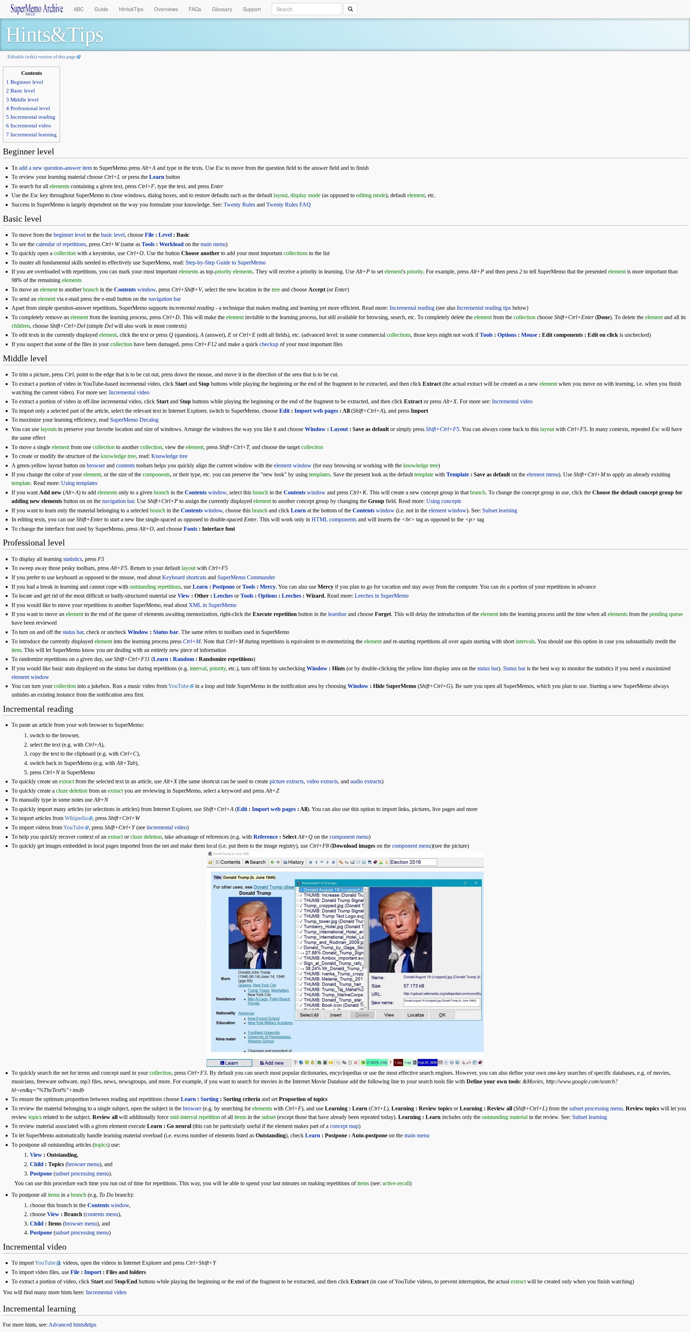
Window (315, 429)
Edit (284, 411)
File (149, 235)
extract (66, 781)
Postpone (223, 587)
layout (280, 195)
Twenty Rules (239, 204)
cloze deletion (71, 791)
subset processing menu (596, 1108)
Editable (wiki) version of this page (42, 56)
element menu (542, 474)
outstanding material (505, 1117)
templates (319, 474)
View (184, 596)
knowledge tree (118, 456)
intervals (525, 641)
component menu (349, 837)
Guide (101, 9)
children (21, 326)
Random (183, 659)
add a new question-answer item (55, 168)
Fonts (190, 529)
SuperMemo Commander (246, 577)
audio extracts (366, 781)
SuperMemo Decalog (134, 420)
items (240, 1117)
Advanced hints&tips (72, 1325)
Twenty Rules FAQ (288, 204)
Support (252, 9)
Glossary (222, 9)
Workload (171, 244)
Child (36, 1164)
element (416, 195)
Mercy (268, 587)
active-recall (396, 1183)
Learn (156, 177)
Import (92, 1272)
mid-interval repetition (195, 1117)
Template (457, 474)
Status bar (165, 632)
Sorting (209, 1099)
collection (65, 253)
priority (223, 271)
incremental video (167, 827)
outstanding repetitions (155, 587)
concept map (344, 1126)
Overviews (166, 9)
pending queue (666, 614)
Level (165, 235)
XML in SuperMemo (212, 605)
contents (125, 465)
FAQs (195, 9)
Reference (265, 837)
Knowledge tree (169, 456)
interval (198, 668)
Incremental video (129, 392)
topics (35, 1117)
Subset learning (499, 510)
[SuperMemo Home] (36, 9)
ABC (79, 9)
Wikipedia (76, 818)
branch (90, 289)
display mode (305, 195)
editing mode (371, 195)
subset (269, 1117)
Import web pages (316, 411)
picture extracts (287, 781)
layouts (49, 429)
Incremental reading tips (484, 308)
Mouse (529, 335)
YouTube (178, 686)
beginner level (70, 235)
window (135, 289)
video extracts (322, 781)
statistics (72, 559)
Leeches (223, 596)
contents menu (102, 1214)
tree (276, 289)
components (156, 474)
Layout (339, 429)
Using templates (79, 483)
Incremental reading (412, 308)
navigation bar (164, 299)
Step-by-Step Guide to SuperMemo (225, 262)
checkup (269, 344)
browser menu (83, 1164)
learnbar (337, 614)
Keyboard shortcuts (184, 577)
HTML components (334, 519)
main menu (213, 244)
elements (59, 186)
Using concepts (443, 501)
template (423, 474)
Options (506, 335)
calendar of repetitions (61, 244)
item (16, 650)
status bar (73, 632)
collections (296, 253)
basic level (113, 235)
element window (293, 465)
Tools (148, 244)
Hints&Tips (131, 9)
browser (96, 465)
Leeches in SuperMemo (382, 596)
